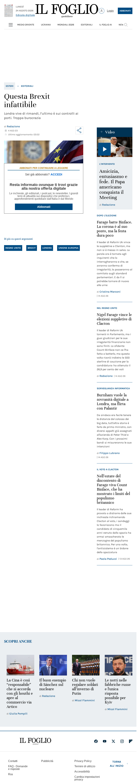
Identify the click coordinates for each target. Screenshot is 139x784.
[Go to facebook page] (96, 740)
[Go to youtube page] (104, 740)
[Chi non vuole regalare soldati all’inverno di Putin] (84, 665)
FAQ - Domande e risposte (18, 767)
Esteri (9, 86)
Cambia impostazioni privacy (87, 777)
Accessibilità (82, 771)
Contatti (12, 760)
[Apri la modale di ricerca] (125, 24)
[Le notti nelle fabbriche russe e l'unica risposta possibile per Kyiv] (116, 665)
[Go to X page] (113, 740)
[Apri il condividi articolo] (79, 130)
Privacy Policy (83, 760)
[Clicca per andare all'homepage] (35, 740)
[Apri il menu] (10, 24)
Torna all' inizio (116, 763)
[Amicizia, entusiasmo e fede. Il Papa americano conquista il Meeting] (114, 147)
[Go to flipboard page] (130, 740)
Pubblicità (47, 760)
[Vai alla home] (66, 11)
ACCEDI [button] (56, 174)
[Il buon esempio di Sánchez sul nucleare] (52, 665)
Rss (10, 773)
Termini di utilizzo (84, 765)
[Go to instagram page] (122, 740)
